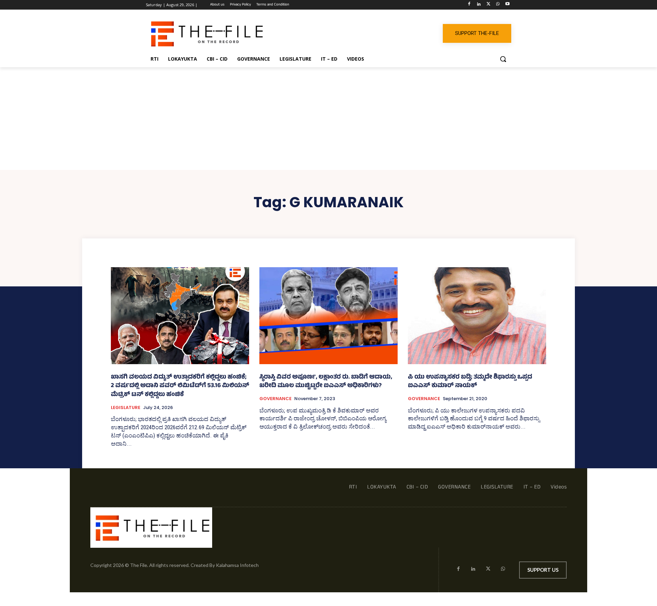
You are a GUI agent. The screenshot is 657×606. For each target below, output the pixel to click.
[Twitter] (488, 5)
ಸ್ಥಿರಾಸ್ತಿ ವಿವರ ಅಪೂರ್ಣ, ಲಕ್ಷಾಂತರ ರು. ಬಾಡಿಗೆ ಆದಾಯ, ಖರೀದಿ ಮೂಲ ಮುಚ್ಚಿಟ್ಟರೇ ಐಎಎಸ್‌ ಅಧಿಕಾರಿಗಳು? (325, 382)
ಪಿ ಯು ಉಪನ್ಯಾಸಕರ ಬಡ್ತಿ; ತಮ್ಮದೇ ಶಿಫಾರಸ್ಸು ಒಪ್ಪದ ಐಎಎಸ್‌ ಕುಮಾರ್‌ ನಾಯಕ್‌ (470, 382)
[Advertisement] (328, 118)
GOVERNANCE (275, 398)
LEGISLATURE (125, 407)
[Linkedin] (479, 5)
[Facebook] (469, 5)
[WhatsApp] (498, 5)
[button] (503, 59)
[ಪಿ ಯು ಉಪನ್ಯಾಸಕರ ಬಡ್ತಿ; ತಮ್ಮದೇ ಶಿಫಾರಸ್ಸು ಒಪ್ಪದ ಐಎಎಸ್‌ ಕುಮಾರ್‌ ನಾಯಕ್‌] (477, 315)
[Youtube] (507, 5)
